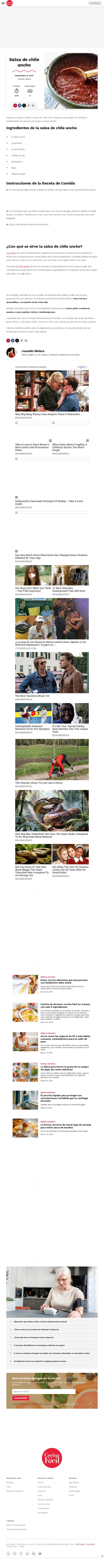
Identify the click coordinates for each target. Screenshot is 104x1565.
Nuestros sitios (45, 1478)
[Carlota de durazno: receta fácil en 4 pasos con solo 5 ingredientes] (25, 1012)
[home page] (9, 3)
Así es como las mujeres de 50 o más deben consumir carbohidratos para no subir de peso (65, 1039)
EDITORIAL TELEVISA (85, 1544)
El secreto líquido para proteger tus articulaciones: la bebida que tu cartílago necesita (64, 1098)
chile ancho (24, 266)
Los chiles (11, 253)
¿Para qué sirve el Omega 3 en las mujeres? (34, 1337)
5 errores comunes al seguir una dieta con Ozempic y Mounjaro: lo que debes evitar (52, 1353)
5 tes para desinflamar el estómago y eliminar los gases (39, 1345)
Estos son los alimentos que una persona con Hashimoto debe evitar (64, 981)
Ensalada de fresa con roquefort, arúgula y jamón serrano (40, 1361)
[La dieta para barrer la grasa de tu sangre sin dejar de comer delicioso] (25, 1072)
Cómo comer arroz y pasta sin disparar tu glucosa (36, 1329)
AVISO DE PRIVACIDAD (70, 1404)
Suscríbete (94, 3)
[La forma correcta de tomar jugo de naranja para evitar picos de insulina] (25, 1128)
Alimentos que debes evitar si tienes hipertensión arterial (40, 1322)
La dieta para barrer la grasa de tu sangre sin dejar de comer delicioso (65, 1068)
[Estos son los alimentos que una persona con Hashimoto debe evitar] (25, 984)
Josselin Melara (24, 79)
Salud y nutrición (48, 977)
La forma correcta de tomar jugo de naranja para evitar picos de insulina (66, 1126)
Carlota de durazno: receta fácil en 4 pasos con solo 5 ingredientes (65, 1005)
